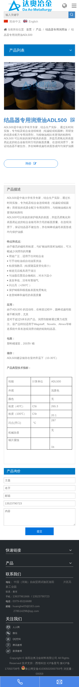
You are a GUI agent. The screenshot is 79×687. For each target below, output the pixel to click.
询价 (28, 163)
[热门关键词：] (71, 15)
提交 (39, 531)
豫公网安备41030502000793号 (44, 668)
